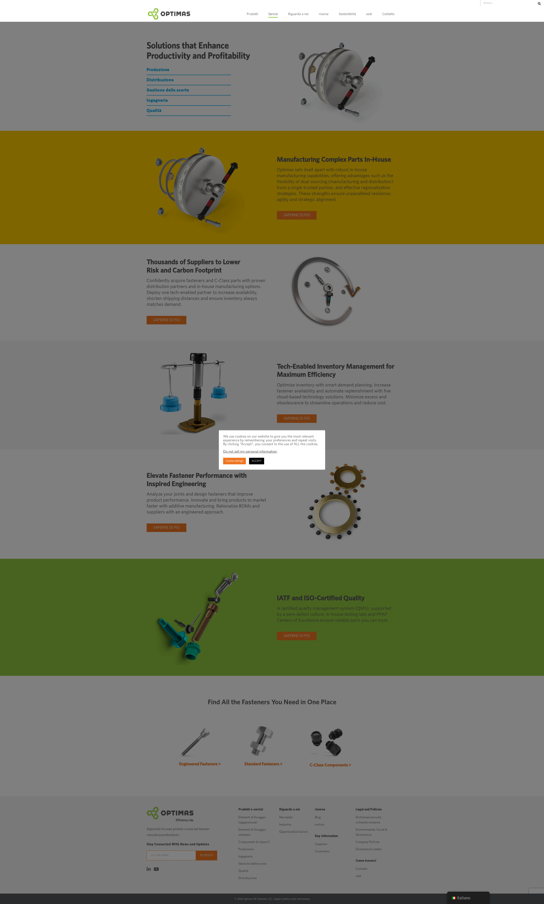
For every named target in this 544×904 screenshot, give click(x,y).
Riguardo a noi (298, 14)
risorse (324, 14)
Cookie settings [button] (234, 461)
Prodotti (252, 14)
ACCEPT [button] (257, 461)
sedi (369, 14)
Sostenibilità (347, 14)
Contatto (388, 14)
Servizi (273, 14)
